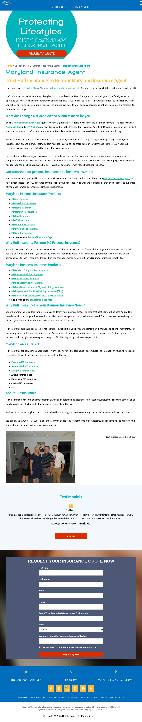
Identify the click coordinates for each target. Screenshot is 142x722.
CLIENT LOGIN (82, 7)
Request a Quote (41, 53)
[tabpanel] (71, 515)
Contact (111, 697)
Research (73, 697)
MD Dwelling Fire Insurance (25, 228)
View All (71, 536)
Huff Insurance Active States (45, 65)
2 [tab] (68, 529)
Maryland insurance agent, (116, 178)
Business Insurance (54, 697)
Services (86, 697)
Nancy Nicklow (13, 126)
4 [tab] (73, 529)
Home (9, 65)
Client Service (22, 65)
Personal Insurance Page (40, 237)
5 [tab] (76, 529)
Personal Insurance (29, 697)
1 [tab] (66, 529)
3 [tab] (71, 529)
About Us (99, 697)
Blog (121, 697)
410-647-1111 (61, 7)
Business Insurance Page (40, 299)
